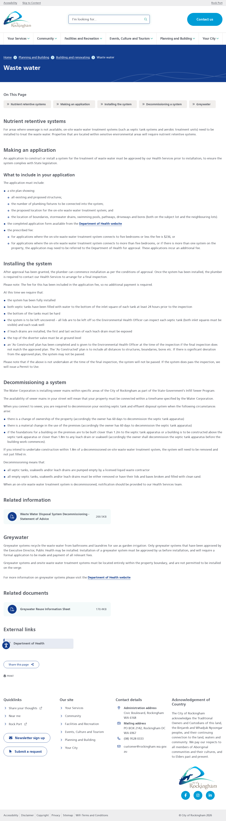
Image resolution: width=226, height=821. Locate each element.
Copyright (43, 815)
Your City (71, 748)
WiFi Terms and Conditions (92, 815)
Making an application (73, 104)
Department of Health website (100, 224)
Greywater (201, 104)
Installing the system (116, 104)
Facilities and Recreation (82, 724)
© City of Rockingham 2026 (195, 815)
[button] (21, 664)
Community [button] (45, 39)
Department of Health (29, 643)
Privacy (55, 816)
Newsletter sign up (29, 738)
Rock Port (16, 724)
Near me (14, 716)
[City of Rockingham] (17, 19)
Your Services (74, 708)
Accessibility (11, 815)
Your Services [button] (16, 39)
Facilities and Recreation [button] (82, 39)
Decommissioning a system (161, 104)
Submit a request (28, 752)
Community (73, 716)
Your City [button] (209, 39)
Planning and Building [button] (176, 39)
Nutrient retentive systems (26, 104)
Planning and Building (80, 740)
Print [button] (10, 676)
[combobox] (109, 19)
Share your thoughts (23, 708)
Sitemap (68, 815)
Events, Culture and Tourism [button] (130, 39)
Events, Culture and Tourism (84, 732)
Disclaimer (27, 815)
